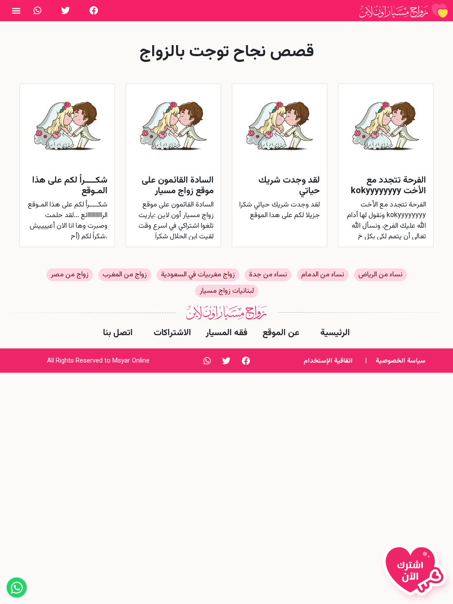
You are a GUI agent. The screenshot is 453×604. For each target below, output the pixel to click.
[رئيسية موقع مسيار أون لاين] (403, 10)
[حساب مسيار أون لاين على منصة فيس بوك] (93, 11)
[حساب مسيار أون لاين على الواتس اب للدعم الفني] (38, 11)
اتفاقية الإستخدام (328, 361)
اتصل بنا (118, 333)
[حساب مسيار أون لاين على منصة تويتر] (65, 11)
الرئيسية (335, 333)
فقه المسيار (226, 333)
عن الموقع (280, 333)
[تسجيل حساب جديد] (416, 574)
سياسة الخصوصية (401, 361)
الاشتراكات (172, 333)
